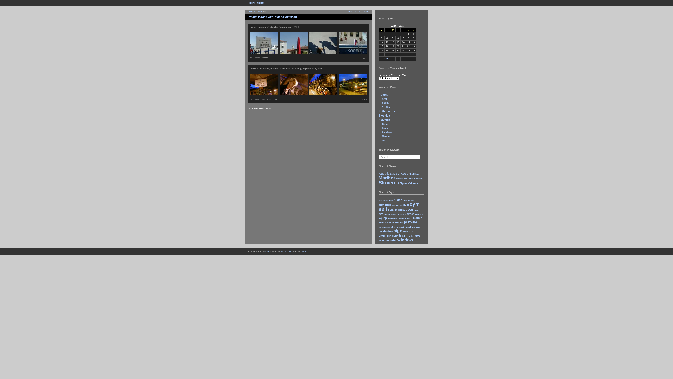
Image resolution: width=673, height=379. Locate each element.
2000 (259, 12)
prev (360, 12)
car (412, 200)
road (418, 227)
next (366, 12)
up (355, 12)
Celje (385, 124)
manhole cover (405, 218)
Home (252, 3)
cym (406, 204)
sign (398, 230)
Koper (385, 128)
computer (385, 204)
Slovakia (384, 115)
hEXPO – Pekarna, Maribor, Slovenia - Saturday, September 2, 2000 (286, 68)
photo (394, 227)
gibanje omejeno (391, 214)
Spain (382, 140)
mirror (381, 223)
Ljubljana (387, 132)
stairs (405, 231)
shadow (387, 231)
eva (381, 213)
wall (387, 241)
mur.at (303, 251)
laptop (383, 218)
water (393, 240)
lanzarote (419, 214)
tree (417, 235)
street (412, 231)
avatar (386, 200)
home (349, 12)
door (409, 209)
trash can (406, 235)
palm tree (399, 223)
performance (384, 227)
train (382, 235)
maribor (418, 218)
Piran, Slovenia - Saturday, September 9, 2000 (274, 27)
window (405, 239)
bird (391, 200)
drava (416, 210)
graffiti (403, 214)
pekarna (410, 222)
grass (410, 213)
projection (402, 227)
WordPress (286, 251)
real (409, 227)
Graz (384, 99)
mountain (389, 223)
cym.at (252, 12)
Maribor (386, 136)
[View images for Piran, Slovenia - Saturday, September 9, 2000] (309, 53)
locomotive (393, 218)
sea (380, 231)
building (407, 200)
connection (397, 205)
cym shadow (396, 209)
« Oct (387, 58)
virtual (381, 241)
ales (380, 200)
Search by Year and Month (394, 75)
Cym (267, 251)
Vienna (386, 106)
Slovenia (384, 119)
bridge (398, 199)
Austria (383, 94)
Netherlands (387, 111)
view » (364, 58)
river (414, 227)
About (260, 3)
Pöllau (385, 102)
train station (392, 236)
